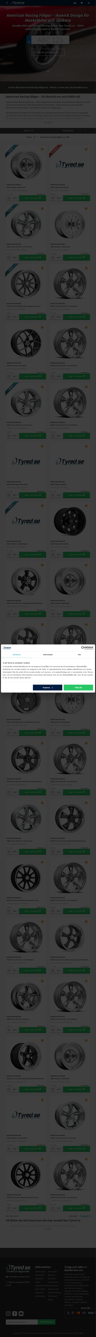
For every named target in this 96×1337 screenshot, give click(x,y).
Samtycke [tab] (17, 655)
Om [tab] (79, 655)
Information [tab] (48, 655)
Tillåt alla (78, 688)
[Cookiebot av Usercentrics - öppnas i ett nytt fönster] (83, 648)
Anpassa (46, 688)
